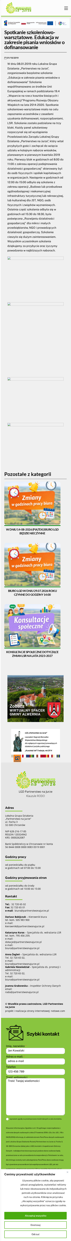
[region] (35, 1205)
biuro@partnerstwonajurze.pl (22, 948)
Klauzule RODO (35, 796)
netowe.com (58, 1011)
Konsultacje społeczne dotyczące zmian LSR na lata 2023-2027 (32, 654)
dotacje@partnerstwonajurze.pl (23, 942)
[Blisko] (67, 1172)
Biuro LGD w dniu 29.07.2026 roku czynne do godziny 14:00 (32, 592)
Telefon (11, 1067)
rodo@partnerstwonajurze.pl (22, 992)
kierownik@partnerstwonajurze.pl (24, 926)
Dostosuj (35, 1225)
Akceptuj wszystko (35, 1215)
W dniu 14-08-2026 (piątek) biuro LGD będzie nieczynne (32, 531)
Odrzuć (36, 1234)
